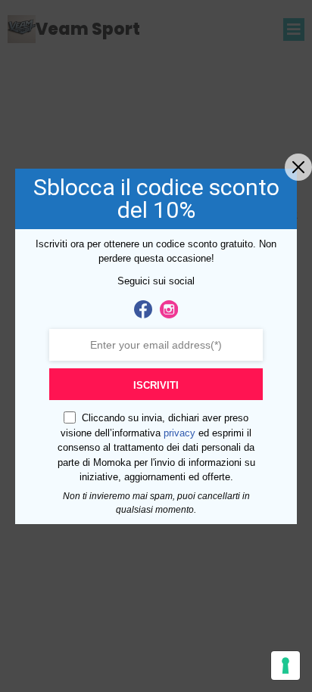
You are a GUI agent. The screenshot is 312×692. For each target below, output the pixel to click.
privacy (179, 433)
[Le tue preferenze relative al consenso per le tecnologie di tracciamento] (285, 665)
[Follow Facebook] (143, 309)
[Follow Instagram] (169, 309)
